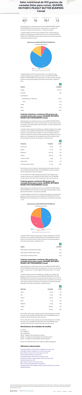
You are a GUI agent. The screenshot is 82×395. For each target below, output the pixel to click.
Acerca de (59, 391)
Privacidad (65, 391)
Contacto (70, 391)
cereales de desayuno (50, 341)
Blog (54, 391)
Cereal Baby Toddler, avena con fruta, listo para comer (34, 356)
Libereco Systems (30, 390)
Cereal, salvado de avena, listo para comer (31, 354)
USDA (59, 77)
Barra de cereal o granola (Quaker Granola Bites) (32, 363)
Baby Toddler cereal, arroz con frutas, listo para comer (34, 353)
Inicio (1, 13)
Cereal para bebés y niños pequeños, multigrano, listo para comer (37, 349)
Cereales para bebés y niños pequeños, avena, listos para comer (36, 358)
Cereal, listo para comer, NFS (27, 360)
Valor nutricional (6, 13)
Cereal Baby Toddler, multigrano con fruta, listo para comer (35, 351)
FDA (49, 136)
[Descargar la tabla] (60, 84)
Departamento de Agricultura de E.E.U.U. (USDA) (42, 70)
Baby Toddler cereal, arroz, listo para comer (31, 362)
